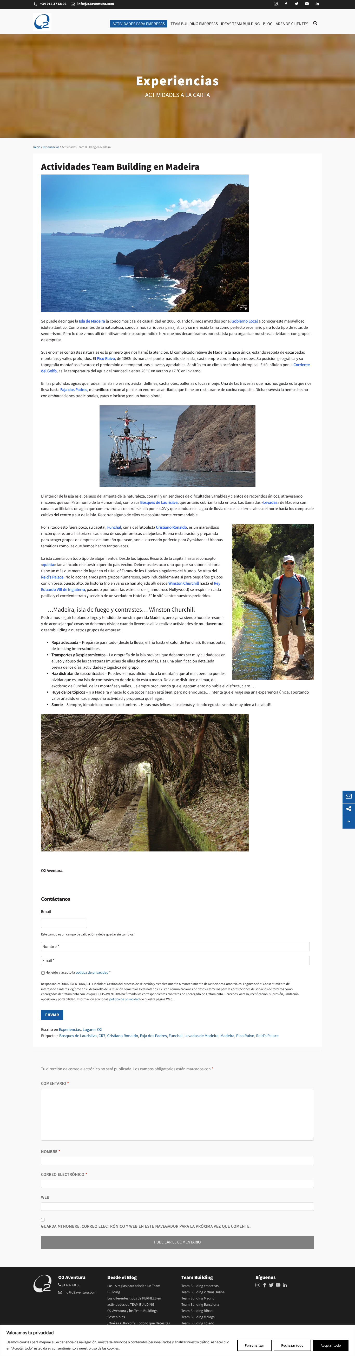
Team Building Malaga (198, 1317)
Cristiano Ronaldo (122, 1035)
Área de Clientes (292, 23)
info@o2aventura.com (95, 4)
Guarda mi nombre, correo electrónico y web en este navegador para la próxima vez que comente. (146, 1226)
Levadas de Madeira (201, 1035)
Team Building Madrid (197, 1298)
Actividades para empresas (139, 23)
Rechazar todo (292, 1345)
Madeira (227, 1035)
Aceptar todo (331, 1345)
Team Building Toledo (197, 1323)
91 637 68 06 (70, 1285)
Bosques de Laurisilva (78, 1035)
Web (45, 1197)
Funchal (175, 1035)
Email (46, 911)
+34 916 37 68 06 (53, 4)
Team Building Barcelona (200, 1304)
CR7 (101, 1035)
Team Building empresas (194, 23)
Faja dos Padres (153, 1035)
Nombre (51, 1151)
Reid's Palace (267, 1035)
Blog (268, 23)
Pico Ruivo (245, 1035)
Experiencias (51, 147)
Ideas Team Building (240, 23)
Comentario (55, 1083)
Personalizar (254, 1345)
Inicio (37, 147)
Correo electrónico (64, 1174)
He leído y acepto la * (78, 972)
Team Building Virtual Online (203, 1292)
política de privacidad (92, 972)
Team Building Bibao (197, 1311)
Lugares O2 (92, 1029)
